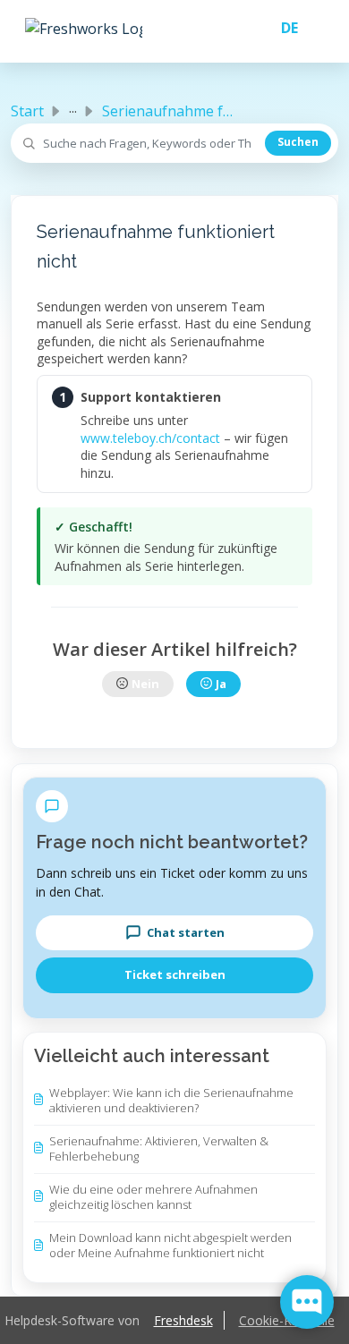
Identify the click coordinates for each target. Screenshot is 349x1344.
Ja (221, 684)
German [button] (282, 28)
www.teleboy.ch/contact (150, 438)
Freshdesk (183, 1320)
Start (27, 111)
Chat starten (186, 932)
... (73, 107)
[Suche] (298, 143)
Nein (145, 684)
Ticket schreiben (175, 974)
